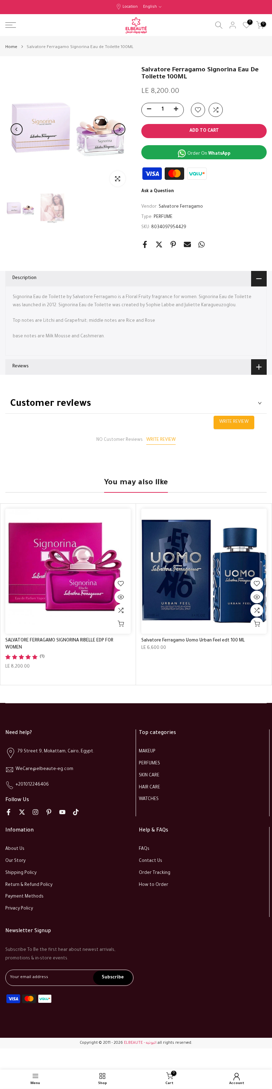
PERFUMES (149, 763)
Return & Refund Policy (28, 885)
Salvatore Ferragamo (181, 207)
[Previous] (17, 129)
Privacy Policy (19, 908)
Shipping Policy (20, 873)
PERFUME (163, 217)
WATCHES (149, 799)
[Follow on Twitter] (22, 812)
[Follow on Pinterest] (49, 812)
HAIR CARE (149, 787)
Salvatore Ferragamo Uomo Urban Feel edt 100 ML (193, 640)
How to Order (153, 885)
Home (11, 47)
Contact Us (150, 861)
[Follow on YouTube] (62, 812)
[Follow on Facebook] (8, 812)
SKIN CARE (149, 775)
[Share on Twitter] (159, 244)
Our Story (15, 861)
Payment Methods (24, 896)
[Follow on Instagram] (35, 812)
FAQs (144, 849)
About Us (14, 849)
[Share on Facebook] (144, 244)
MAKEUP (147, 751)
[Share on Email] (187, 244)
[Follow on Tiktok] (76, 812)
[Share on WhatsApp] (201, 244)
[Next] (119, 129)
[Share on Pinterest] (173, 244)
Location (130, 7)
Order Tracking (154, 873)
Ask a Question (157, 191)
